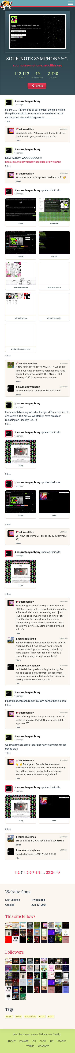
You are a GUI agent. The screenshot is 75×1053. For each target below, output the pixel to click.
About (12, 1041)
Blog (43, 1041)
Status (61, 1041)
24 (53, 872)
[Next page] (58, 872)
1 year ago (18, 104)
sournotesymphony (28, 101)
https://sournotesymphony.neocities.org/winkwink (33, 161)
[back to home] (6, 5)
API (52, 1041)
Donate (24, 1041)
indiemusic (30, 1016)
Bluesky (56, 1034)
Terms (30, 1046)
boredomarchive (28, 363)
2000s (18, 1016)
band (50, 1016)
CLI (34, 1041)
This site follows (20, 916)
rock (42, 1016)
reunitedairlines (27, 638)
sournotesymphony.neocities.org (37, 65)
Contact (43, 1046)
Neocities (17, 1034)
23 (48, 872)
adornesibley (26, 129)
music (9, 1016)
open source (31, 1034)
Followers (14, 952)
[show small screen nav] (70, 3)
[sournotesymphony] (9, 192)
